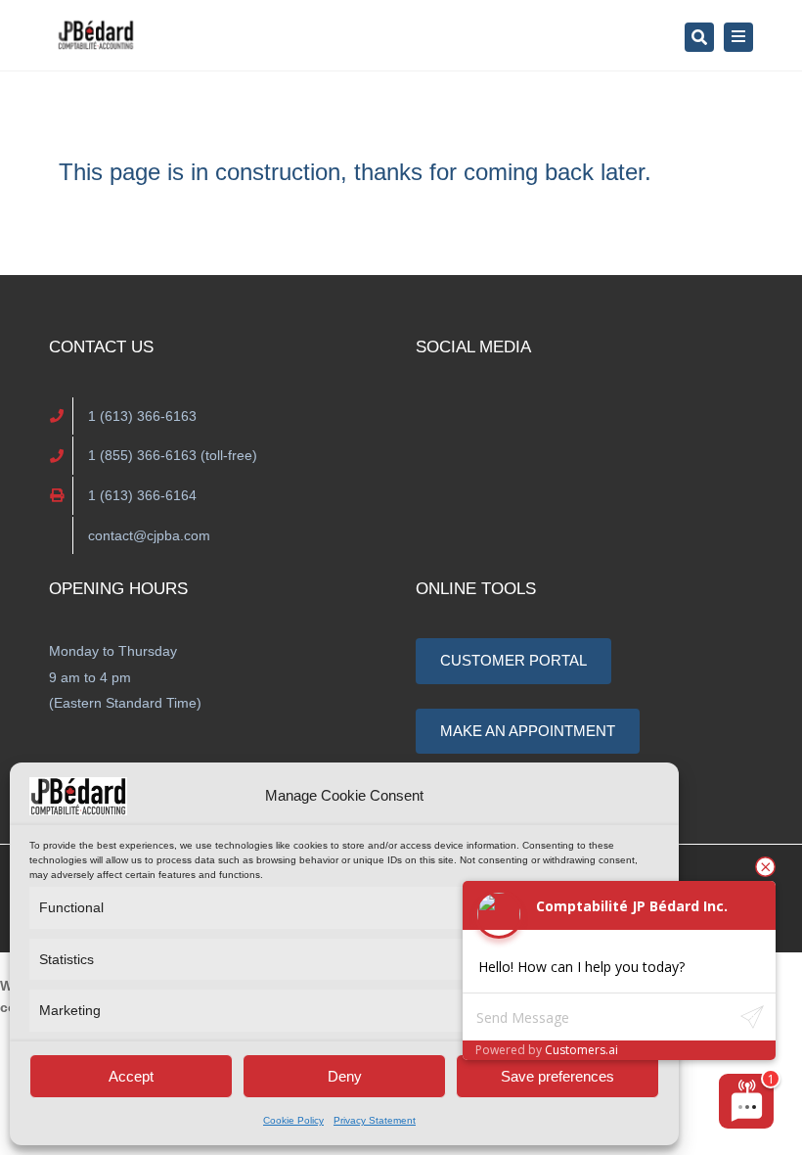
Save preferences (557, 1076)
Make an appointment (527, 730)
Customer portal (513, 660)
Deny (345, 1076)
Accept (131, 1076)
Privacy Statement (375, 1120)
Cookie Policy (293, 1120)
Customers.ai (581, 1049)
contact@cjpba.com (149, 535)
